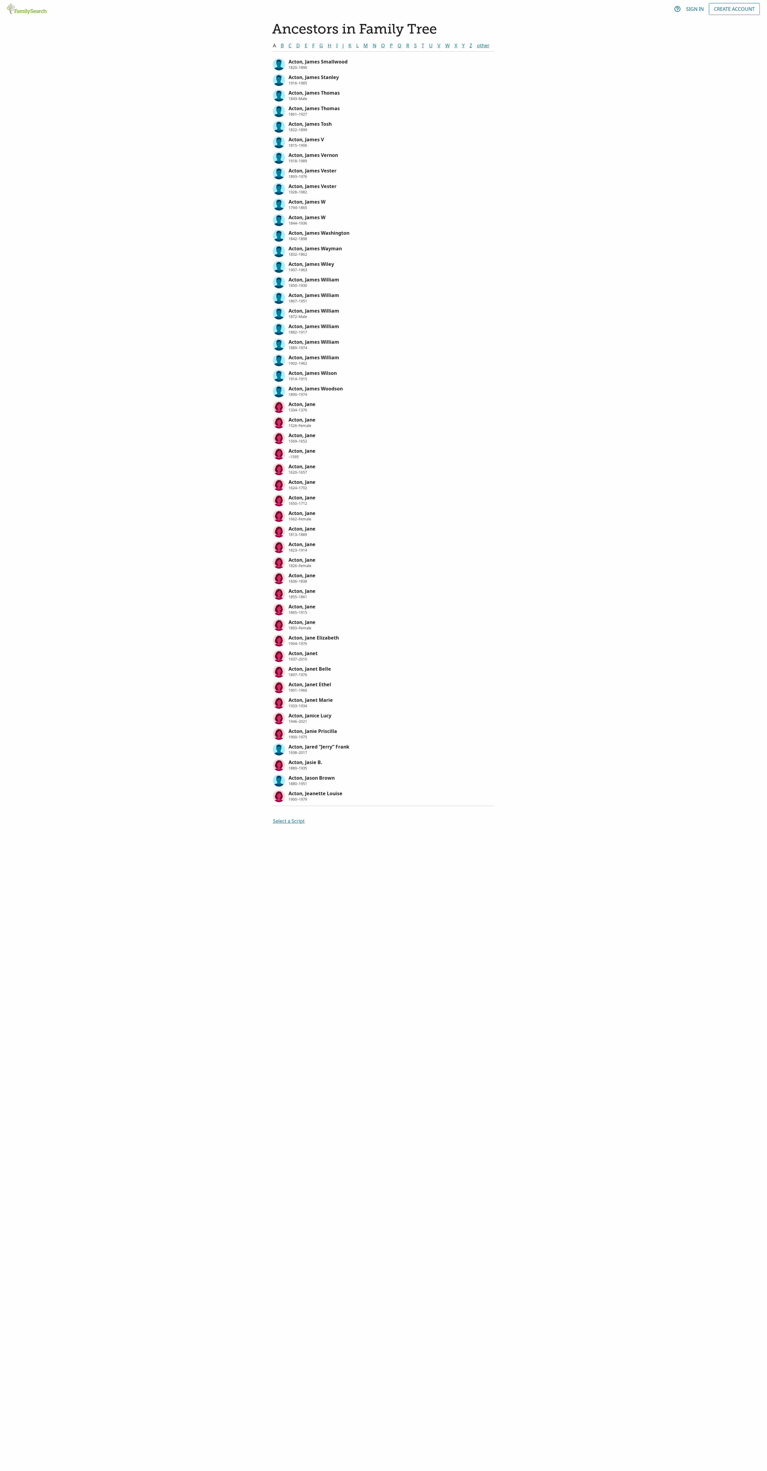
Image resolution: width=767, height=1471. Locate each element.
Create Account (734, 9)
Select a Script (289, 821)
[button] (383, 64)
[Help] (677, 9)
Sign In (695, 9)
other (483, 45)
